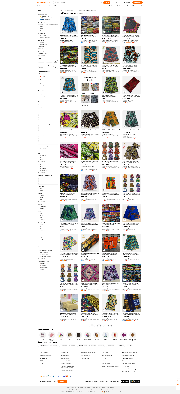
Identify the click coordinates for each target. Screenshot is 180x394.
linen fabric (73, 345)
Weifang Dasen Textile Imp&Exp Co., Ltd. (110, 71)
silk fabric (130, 345)
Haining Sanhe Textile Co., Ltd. (128, 229)
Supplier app (88, 381)
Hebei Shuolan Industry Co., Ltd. (88, 259)
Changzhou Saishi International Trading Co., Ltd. (90, 199)
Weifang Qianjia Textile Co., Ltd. (87, 135)
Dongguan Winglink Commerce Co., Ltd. (68, 289)
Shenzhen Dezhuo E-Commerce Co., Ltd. (110, 167)
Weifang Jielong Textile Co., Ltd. (129, 137)
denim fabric (93, 345)
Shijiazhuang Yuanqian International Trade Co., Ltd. (131, 289)
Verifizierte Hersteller (85, 355)
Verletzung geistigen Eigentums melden (110, 366)
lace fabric (102, 345)
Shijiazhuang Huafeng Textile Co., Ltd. (110, 101)
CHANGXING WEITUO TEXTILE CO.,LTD (68, 259)
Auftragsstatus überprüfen (128, 360)
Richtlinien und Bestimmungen (67, 370)
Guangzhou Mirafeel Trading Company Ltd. (111, 41)
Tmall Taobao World (82, 387)
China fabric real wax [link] (91, 10)
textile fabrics (121, 345)
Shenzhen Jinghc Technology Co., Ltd (130, 199)
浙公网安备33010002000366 (113, 391)
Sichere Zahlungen (65, 355)
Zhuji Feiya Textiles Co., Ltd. (128, 101)
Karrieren (42, 363)
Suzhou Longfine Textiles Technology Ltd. (111, 199)
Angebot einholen (85, 358)
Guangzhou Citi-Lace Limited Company (89, 71)
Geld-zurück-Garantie (65, 358)
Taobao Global (95, 387)
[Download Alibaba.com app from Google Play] (135, 381)
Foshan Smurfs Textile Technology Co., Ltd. (111, 289)
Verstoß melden (105, 368)
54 (108, 325)
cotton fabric (43, 345)
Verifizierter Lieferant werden (128, 363)
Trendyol (104, 387)
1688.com (74, 387)
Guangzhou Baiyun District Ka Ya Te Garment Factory (131, 259)
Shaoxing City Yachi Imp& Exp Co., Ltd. (68, 101)
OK (55, 61)
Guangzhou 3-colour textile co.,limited (89, 169)
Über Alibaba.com (44, 352)
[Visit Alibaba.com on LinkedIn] (126, 371)
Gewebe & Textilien (68, 10)
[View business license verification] (102, 392)
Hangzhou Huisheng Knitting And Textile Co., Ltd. (90, 289)
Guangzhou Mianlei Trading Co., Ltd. (109, 319)
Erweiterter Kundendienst (66, 363)
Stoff (76, 10)
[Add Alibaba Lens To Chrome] (62, 381)
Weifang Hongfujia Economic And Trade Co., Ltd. (90, 319)
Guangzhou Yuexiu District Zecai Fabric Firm (69, 199)
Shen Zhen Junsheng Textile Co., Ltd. (89, 229)
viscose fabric (64, 345)
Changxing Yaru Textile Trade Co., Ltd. (68, 319)
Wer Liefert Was (110, 387)
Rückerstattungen (106, 363)
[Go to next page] (111, 325)
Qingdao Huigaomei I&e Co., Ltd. (67, 41)
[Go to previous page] (89, 325)
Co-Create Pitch (43, 358)
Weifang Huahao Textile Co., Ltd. (109, 259)
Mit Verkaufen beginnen (127, 358)
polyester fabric (111, 345)
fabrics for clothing (53, 345)
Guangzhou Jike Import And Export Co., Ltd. (131, 71)
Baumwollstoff (82, 10)
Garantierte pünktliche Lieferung (68, 360)
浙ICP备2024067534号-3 (125, 391)
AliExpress (69, 387)
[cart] (121, 2)
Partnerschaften (125, 366)
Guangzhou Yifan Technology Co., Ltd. (68, 71)
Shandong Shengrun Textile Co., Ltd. (130, 319)
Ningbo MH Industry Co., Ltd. (66, 167)
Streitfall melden (105, 360)
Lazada (88, 387)
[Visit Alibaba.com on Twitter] (129, 371)
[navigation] (48, 168)
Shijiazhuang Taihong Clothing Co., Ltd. (68, 135)
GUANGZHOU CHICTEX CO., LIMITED (130, 41)
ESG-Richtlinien (43, 360)
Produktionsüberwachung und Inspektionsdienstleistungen (67, 367)
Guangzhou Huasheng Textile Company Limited (111, 229)
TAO (100, 387)
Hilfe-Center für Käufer (107, 355)
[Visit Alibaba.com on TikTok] (137, 371)
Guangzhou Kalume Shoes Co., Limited (68, 229)
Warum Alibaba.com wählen (46, 355)
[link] (178, 380)
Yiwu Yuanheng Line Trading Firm (88, 41)
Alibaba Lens (43, 381)
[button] (101, 2)
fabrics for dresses (83, 345)
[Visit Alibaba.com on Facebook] (123, 371)
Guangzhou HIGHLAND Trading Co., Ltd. (131, 167)
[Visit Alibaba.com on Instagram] (131, 371)
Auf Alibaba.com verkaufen (128, 355)
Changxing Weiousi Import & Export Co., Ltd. (111, 135)
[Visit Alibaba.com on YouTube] (134, 371)
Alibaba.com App (115, 381)
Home (60, 10)
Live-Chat (104, 358)
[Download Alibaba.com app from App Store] (125, 381)
